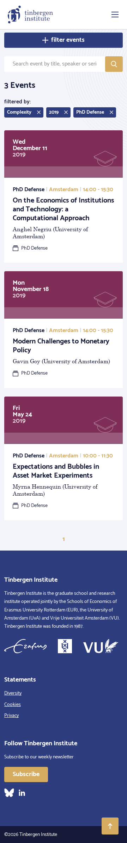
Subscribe (26, 774)
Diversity (13, 693)
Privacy (11, 716)
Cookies (12, 705)
